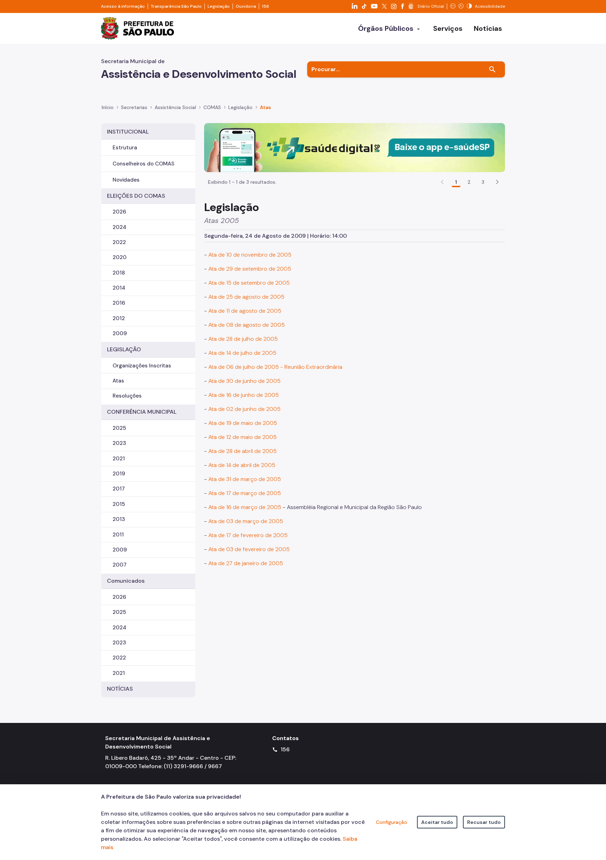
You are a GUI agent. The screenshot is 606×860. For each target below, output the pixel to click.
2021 (119, 458)
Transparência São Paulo (176, 6)
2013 (119, 519)
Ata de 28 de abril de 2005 (242, 451)
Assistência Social (175, 107)
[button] (497, 182)
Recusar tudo (484, 822)
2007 (120, 564)
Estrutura (125, 147)
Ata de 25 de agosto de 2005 (246, 296)
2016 (119, 302)
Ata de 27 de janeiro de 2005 (245, 563)
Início (108, 107)
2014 (119, 287)
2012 (119, 318)
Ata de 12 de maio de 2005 (242, 437)
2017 (119, 488)
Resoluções (127, 395)
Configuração (391, 822)
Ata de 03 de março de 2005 (245, 521)
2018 (119, 272)
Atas (265, 107)
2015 (119, 504)
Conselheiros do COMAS (143, 163)
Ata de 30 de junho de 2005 (244, 381)
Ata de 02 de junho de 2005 (244, 409)
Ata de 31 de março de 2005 (244, 479)
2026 (119, 211)
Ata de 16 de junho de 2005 (243, 395)
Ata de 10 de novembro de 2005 (249, 254)
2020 (120, 257)
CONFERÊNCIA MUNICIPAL (141, 411)
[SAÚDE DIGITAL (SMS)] (354, 147)
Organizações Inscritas (142, 365)
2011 (118, 534)
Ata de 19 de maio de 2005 (242, 423)
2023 (119, 443)
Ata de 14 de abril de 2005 (241, 465)
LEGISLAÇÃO (124, 349)
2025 (119, 428)
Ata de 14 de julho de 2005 (242, 353)
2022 (119, 242)
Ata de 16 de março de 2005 (244, 507)
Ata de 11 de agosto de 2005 (244, 310)
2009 (120, 333)
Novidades (126, 179)
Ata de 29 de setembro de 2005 (249, 268)
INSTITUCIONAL (128, 131)
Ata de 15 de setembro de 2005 (249, 282)
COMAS (212, 107)
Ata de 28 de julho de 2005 (243, 339)
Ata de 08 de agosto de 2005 (246, 325)
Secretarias (134, 107)
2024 (119, 227)
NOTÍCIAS (120, 688)
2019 (119, 473)
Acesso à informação (123, 6)
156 (265, 6)
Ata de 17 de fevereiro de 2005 (248, 535)
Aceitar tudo (437, 822)
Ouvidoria (246, 6)
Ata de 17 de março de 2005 (244, 493)
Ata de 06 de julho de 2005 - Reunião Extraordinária (275, 367)
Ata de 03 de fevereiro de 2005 (249, 549)
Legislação (219, 6)
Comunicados (125, 580)
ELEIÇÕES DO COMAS (136, 195)
